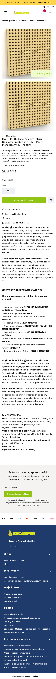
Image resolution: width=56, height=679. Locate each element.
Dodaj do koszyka (25, 200)
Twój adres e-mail (12, 487)
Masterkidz (11, 136)
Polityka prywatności (14, 577)
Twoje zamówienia (13, 594)
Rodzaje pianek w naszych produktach (22, 618)
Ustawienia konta (12, 597)
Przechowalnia (11, 601)
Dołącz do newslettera (18, 494)
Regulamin (9, 625)
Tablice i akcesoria (37, 21)
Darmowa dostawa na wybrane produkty (24, 649)
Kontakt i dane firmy (14, 560)
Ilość (4, 186)
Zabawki (22, 21)
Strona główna (8, 21)
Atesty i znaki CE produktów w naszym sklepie (26, 580)
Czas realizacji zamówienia (17, 652)
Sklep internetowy (25, 676)
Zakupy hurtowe (12, 621)
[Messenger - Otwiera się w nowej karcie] (16, 546)
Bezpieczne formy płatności (17, 645)
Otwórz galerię (43, 73)
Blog (6, 564)
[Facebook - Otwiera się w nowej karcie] (10, 546)
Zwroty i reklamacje (13, 614)
